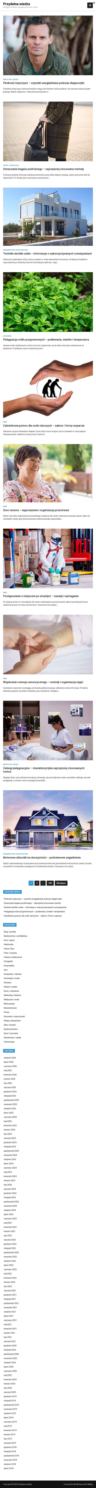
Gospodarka (9, 965)
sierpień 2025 (10, 1108)
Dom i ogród (9, 940)
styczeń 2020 (10, 1392)
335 (50, 883)
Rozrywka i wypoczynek (14, 1016)
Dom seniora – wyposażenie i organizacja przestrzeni (36, 510)
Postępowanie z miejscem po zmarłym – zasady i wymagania (40, 596)
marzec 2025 (9, 1130)
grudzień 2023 (10, 1193)
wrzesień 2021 (10, 1307)
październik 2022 (11, 1252)
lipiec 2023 (9, 1214)
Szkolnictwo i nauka (12, 1037)
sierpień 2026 (10, 1058)
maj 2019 (8, 1426)
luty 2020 (8, 1388)
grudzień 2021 (10, 1295)
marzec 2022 (9, 1282)
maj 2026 (8, 1070)
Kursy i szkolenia (11, 991)
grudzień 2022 (10, 1244)
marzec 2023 (9, 1231)
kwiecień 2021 (10, 1329)
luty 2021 (8, 1337)
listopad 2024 (10, 1146)
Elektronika (8, 944)
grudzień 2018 (10, 1447)
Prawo (6, 1012)
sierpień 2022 (10, 1261)
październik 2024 (11, 1151)
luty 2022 (8, 1286)
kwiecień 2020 (10, 1379)
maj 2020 (8, 1375)
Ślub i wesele (10, 1025)
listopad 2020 (10, 1350)
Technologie (9, 1042)
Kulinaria (7, 336)
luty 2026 (8, 1083)
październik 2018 (11, 1456)
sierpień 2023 (10, 1210)
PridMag (89, 1484)
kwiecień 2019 (10, 1430)
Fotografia (8, 961)
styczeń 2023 (10, 1240)
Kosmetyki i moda (12, 978)
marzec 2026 (9, 1079)
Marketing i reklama (12, 995)
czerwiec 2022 (10, 1269)
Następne (61, 883)
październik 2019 (11, 1405)
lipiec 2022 (9, 1265)
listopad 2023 (10, 1197)
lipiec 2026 (9, 1062)
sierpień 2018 (10, 1464)
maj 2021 (8, 1324)
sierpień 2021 (10, 1312)
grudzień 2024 (10, 1142)
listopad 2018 (10, 1451)
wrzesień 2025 (10, 1104)
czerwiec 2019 (10, 1422)
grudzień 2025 (10, 1091)
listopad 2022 (10, 1248)
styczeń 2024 (10, 1189)
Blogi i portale (10, 932)
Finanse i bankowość (13, 957)
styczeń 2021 (10, 1341)
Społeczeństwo (11, 1029)
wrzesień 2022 (10, 1257)
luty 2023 (8, 1235)
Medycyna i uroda (10, 79)
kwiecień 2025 (10, 1125)
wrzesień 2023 (10, 1206)
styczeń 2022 (10, 1290)
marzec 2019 (9, 1434)
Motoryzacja (9, 1004)
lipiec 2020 (9, 1367)
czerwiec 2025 (10, 1117)
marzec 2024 (9, 1180)
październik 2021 (11, 1303)
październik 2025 (11, 1100)
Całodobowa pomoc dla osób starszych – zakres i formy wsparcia (43, 425)
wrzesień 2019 (10, 1409)
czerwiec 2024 (10, 1168)
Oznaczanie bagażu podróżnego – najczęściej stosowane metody (43, 169)
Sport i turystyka (11, 165)
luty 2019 (8, 1439)
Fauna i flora (9, 949)
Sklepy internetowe (12, 1020)
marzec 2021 (9, 1333)
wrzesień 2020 (10, 1358)
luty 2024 (8, 1185)
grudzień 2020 (10, 1345)
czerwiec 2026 (10, 1066)
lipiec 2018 (9, 1468)
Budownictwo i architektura (15, 250)
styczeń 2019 (10, 1443)
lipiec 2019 (9, 1417)
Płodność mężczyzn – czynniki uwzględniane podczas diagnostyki (43, 83)
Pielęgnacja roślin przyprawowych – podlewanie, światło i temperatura (46, 339)
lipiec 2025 (9, 1113)
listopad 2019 (10, 1400)
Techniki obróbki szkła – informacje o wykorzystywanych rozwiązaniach (47, 253)
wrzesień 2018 (10, 1460)
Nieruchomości (10, 1008)
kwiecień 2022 (10, 1278)
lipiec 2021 (9, 1316)
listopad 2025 (10, 1096)
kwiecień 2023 (10, 1227)
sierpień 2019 (10, 1413)
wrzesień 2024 (10, 1155)
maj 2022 (8, 1273)
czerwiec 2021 (10, 1320)
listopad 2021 (10, 1299)
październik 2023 (11, 1202)
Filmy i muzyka (10, 953)
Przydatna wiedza (16, 4)
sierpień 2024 (10, 1159)
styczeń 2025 (10, 1138)
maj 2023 (8, 1223)
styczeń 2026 (10, 1087)
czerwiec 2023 (10, 1218)
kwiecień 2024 (10, 1176)
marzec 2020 (9, 1384)
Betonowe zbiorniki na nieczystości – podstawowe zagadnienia (42, 857)
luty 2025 (8, 1134)
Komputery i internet (12, 974)
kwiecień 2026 (10, 1075)
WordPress (78, 1484)
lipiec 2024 (9, 1163)
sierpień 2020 (10, 1362)
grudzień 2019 (10, 1396)
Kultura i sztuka (10, 987)
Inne (5, 422)
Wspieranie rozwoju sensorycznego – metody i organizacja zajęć (43, 682)
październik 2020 (11, 1354)
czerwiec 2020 (10, 1371)
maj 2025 (8, 1121)
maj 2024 (8, 1172)
